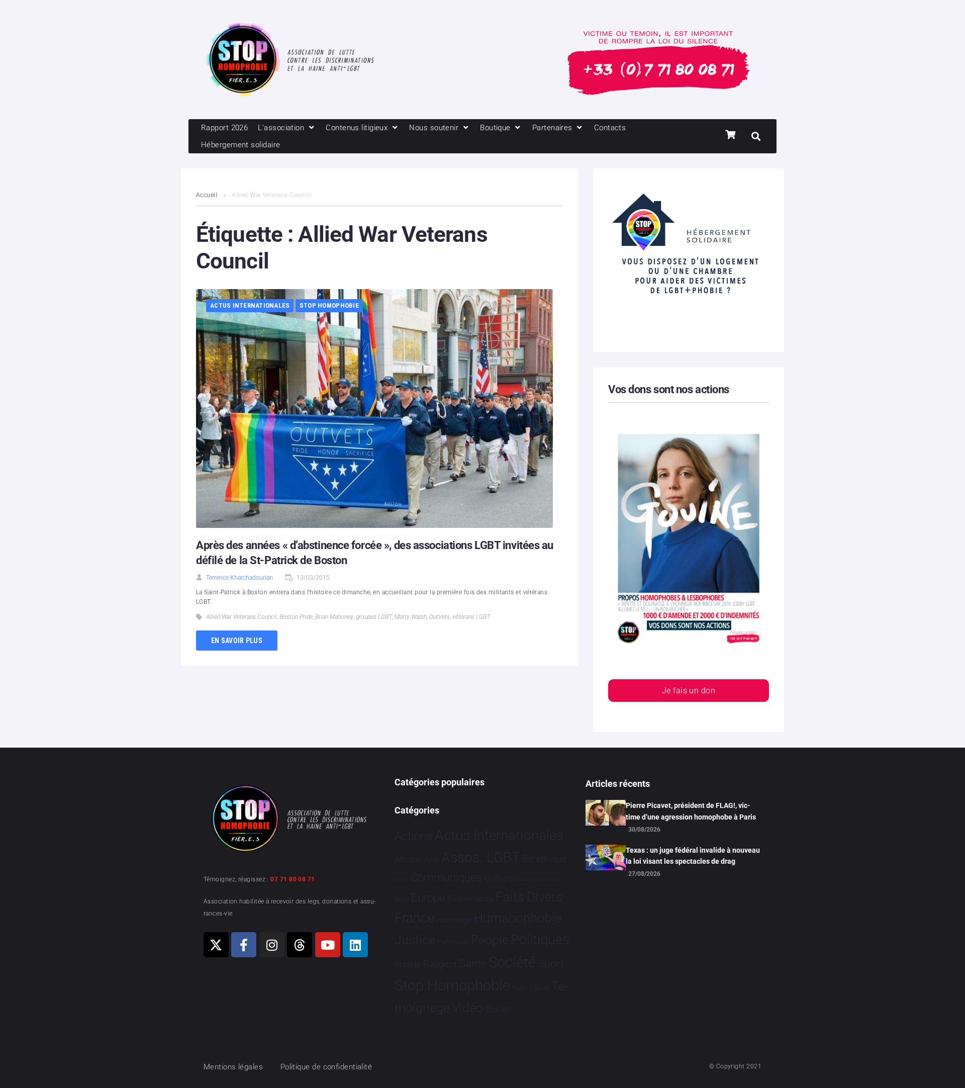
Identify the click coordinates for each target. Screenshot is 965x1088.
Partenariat (452, 942)
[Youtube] (327, 944)
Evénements (470, 898)
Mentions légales (233, 1066)
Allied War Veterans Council (241, 616)
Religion (439, 964)
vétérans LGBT (471, 616)
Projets (408, 964)
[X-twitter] (216, 944)
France (415, 918)
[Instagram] (271, 944)
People (490, 940)
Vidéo (467, 1007)
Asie (431, 859)
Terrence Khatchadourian (239, 577)
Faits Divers (529, 896)
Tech (519, 988)
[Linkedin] (355, 944)
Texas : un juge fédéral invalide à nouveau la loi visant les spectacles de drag (693, 855)
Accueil (206, 195)
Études (498, 1009)
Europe (428, 897)
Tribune (539, 988)
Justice (415, 940)
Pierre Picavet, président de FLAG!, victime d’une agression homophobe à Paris (691, 811)
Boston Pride (296, 616)
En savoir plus (236, 641)
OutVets (439, 616)
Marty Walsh (411, 616)
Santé (473, 963)
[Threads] (299, 944)
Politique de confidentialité (326, 1066)
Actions (414, 836)
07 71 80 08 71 (292, 879)
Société (512, 962)
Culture (498, 878)
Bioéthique (544, 859)
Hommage (454, 920)
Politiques (540, 940)
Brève (402, 879)
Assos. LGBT (480, 857)
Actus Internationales (250, 305)
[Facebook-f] (243, 944)
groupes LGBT (374, 616)
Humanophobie (517, 918)
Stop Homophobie (329, 305)
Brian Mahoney (334, 616)
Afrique (408, 859)
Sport (551, 964)
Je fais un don (688, 690)
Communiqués (446, 877)
